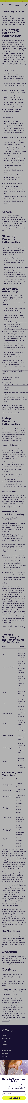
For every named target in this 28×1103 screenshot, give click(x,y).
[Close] (25, 1062)
